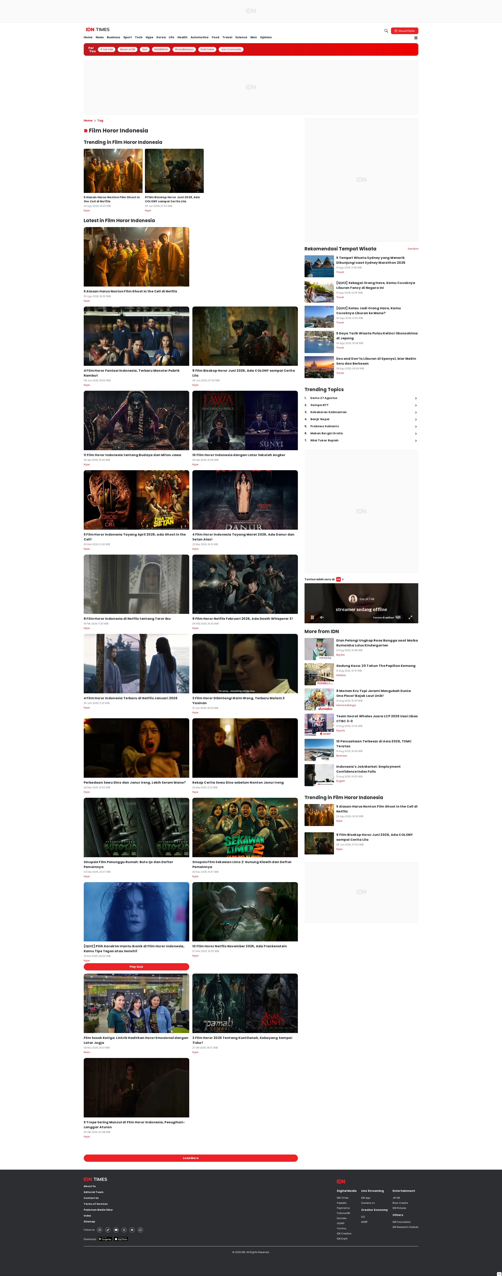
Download (90, 1239)
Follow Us (89, 1229)
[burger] (416, 38)
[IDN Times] (98, 30)
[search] (386, 30)
